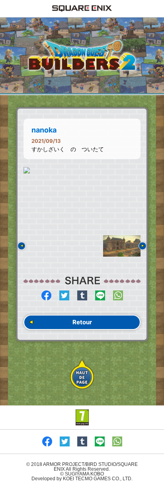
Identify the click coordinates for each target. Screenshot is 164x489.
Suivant (142, 246)
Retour (82, 322)
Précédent (21, 246)
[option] (82, 170)
